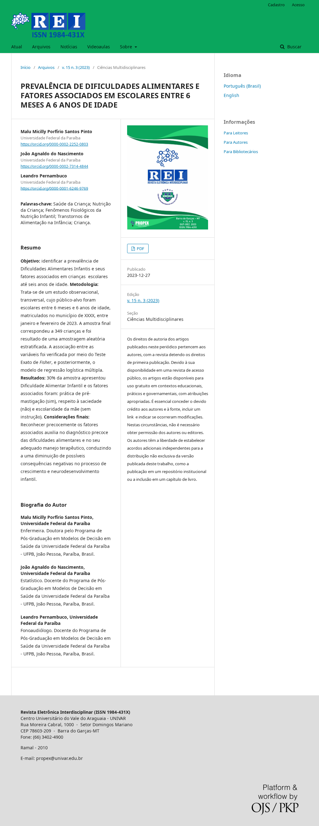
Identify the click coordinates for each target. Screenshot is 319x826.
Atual (16, 47)
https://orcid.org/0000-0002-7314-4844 (54, 166)
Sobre (126, 47)
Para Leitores (236, 133)
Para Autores (236, 142)
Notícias (68, 47)
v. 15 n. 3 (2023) (76, 67)
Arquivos (41, 47)
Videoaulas (98, 47)
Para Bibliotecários (241, 151)
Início (26, 67)
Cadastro (276, 4)
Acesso (298, 4)
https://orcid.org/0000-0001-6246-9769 (54, 188)
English (231, 95)
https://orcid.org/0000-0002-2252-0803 (54, 144)
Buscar (294, 47)
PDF (140, 248)
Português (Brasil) (242, 86)
